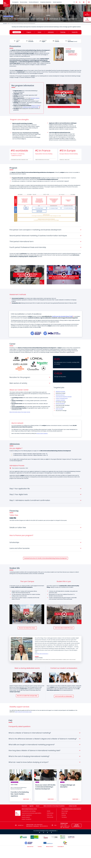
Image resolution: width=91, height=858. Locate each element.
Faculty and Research (34, 2)
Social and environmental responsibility (31, 813)
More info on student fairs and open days (27, 695)
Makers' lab (64, 813)
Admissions (51, 32)
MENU (88, 1)
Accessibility (61, 846)
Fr (74, 2)
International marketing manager (64, 396)
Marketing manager (60, 391)
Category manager (60, 400)
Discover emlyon (23, 2)
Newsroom (24, 806)
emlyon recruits (73, 806)
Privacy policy (49, 846)
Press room (49, 815)
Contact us (20, 825)
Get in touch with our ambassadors (63, 696)
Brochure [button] (87, 14)
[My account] (83, 2)
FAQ (55, 825)
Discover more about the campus (27, 628)
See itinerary (65, 827)
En (76, 2)
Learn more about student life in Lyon (64, 627)
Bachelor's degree (35, 98)
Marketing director (60, 395)
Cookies (40, 846)
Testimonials (50, 817)
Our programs (15, 2)
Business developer (60, 403)
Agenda (31, 806)
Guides (48, 811)
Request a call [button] (72, 54)
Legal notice (30, 846)
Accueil (5, 23)
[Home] (6, 3)
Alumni (37, 806)
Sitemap (64, 815)
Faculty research (26, 817)
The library (64, 817)
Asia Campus (65, 811)
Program (29, 32)
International (50, 813)
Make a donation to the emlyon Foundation (54, 806)
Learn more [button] (26, 799)
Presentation (16, 32)
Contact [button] (87, 20)
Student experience (57, 2)
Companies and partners (45, 2)
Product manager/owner (62, 398)
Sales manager (59, 409)
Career (39, 32)
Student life (75, 32)
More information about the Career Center (20, 412)
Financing (62, 32)
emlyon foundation (26, 819)
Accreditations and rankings (29, 811)
